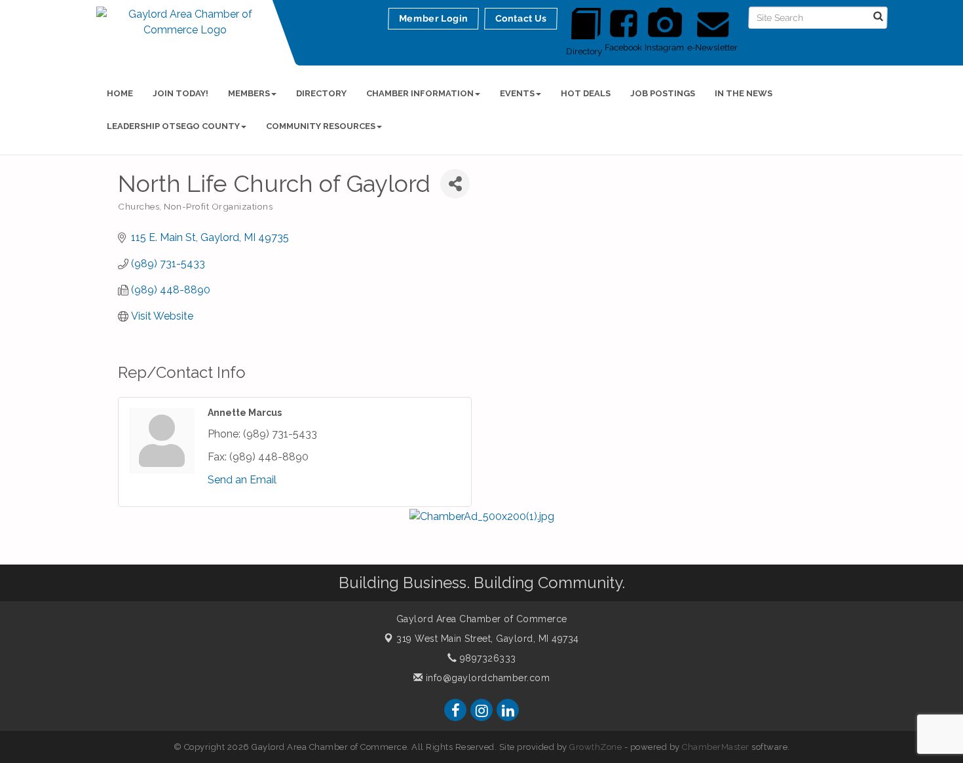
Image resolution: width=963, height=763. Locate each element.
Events (517, 93)
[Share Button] (455, 183)
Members (249, 93)
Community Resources (320, 126)
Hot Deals (586, 93)
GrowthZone (595, 747)
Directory (321, 93)
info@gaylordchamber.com (486, 678)
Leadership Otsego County (173, 126)
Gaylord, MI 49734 (487, 638)
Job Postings (662, 93)
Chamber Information (420, 93)
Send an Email (242, 480)
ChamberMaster (715, 747)
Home (120, 93)
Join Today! (180, 93)
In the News (743, 93)
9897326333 (486, 658)
